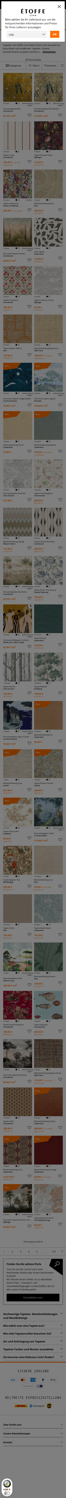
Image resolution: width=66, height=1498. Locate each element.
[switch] (7, 1493)
